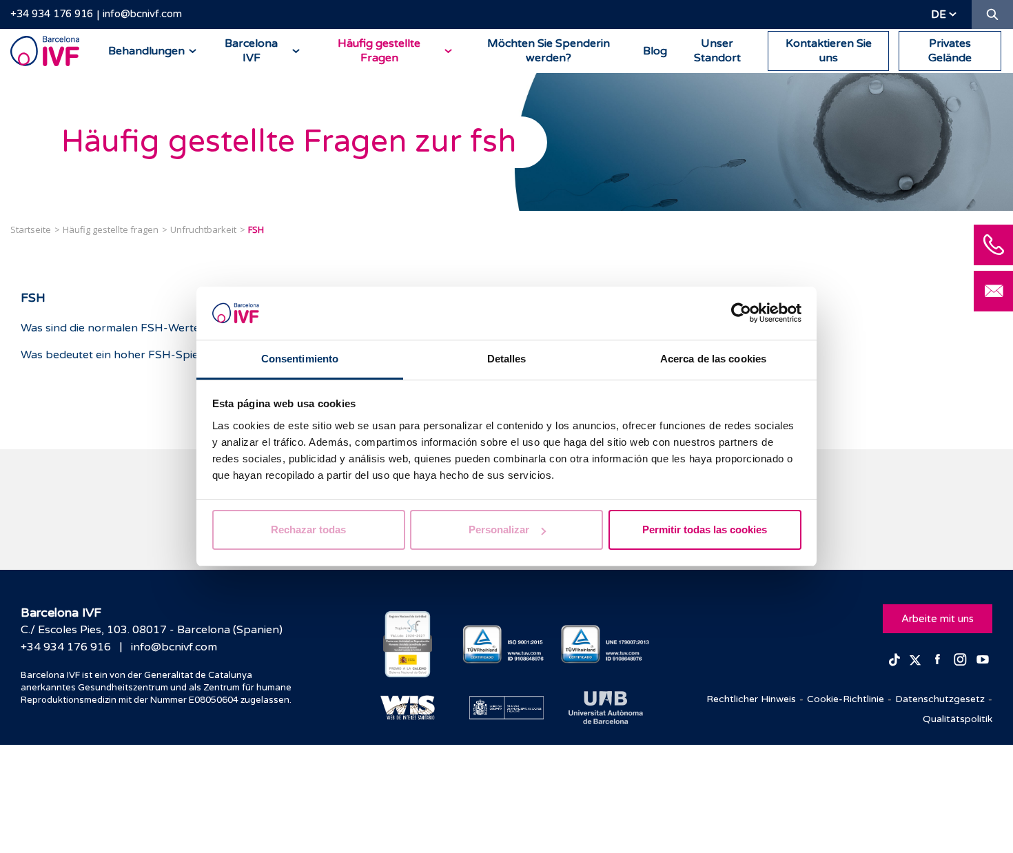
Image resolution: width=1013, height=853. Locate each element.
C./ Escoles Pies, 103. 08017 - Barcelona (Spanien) (152, 630)
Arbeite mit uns (937, 619)
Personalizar (499, 529)
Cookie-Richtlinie (845, 699)
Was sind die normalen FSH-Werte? (113, 328)
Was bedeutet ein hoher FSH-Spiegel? (120, 355)
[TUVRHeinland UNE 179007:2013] (605, 644)
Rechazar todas (308, 529)
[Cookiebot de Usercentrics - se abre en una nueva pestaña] (741, 313)
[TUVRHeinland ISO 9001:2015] (506, 644)
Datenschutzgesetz (940, 699)
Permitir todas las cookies (704, 529)
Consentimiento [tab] (299, 358)
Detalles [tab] (506, 358)
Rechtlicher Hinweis (751, 699)
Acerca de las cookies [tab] (713, 358)
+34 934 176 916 (51, 14)
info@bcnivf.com (142, 14)
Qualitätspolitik (957, 719)
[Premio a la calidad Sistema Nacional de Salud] (407, 644)
